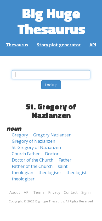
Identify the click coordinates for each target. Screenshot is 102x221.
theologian (22, 172)
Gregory (20, 135)
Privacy (54, 192)
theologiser (49, 172)
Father (65, 160)
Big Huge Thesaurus (51, 21)
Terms (38, 192)
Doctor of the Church (32, 160)
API (92, 45)
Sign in (87, 192)
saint (62, 166)
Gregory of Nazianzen (33, 141)
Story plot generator (59, 45)
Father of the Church (32, 166)
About (14, 192)
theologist (76, 172)
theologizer (23, 179)
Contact (71, 192)
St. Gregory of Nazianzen (36, 147)
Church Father (26, 154)
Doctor (52, 154)
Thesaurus (17, 45)
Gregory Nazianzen (52, 135)
